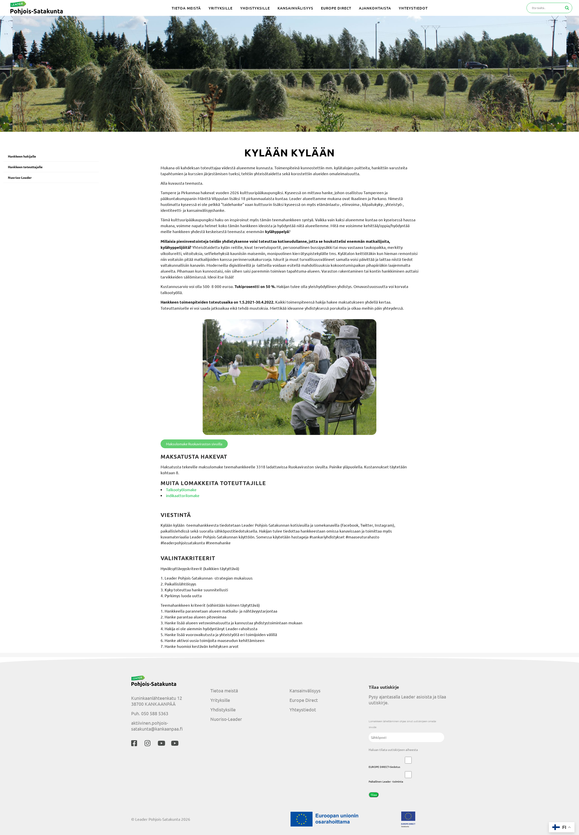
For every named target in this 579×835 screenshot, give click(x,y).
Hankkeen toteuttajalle (25, 167)
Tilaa (373, 795)
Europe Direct (304, 700)
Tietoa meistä (224, 690)
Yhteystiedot (303, 709)
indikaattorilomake (182, 495)
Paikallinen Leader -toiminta (386, 781)
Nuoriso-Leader (20, 177)
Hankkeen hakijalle (22, 156)
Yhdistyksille (223, 709)
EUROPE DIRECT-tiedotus (384, 767)
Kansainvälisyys (305, 690)
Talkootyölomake (181, 489)
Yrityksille (220, 700)
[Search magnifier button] (567, 8)
